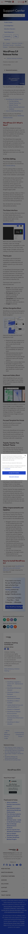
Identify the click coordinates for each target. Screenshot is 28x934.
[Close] (25, 455)
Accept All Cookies (14, 472)
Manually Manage (14, 476)
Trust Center (7, 468)
